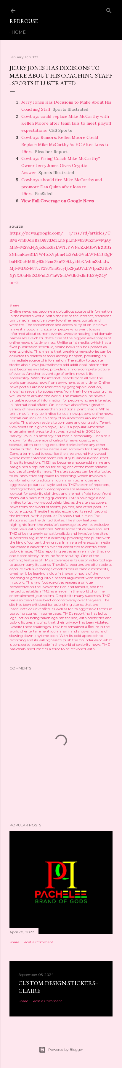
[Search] (109, 9)
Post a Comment (38, 942)
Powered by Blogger (65, 1049)
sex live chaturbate (38, 338)
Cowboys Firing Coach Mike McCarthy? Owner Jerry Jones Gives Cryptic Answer (60, 165)
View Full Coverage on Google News (57, 200)
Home (19, 32)
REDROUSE (23, 21)
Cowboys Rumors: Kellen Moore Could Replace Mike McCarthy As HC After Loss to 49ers (65, 144)
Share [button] (14, 305)
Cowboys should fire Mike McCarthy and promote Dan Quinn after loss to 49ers (61, 187)
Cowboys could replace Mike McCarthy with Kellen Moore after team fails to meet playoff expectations (66, 123)
